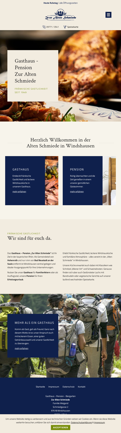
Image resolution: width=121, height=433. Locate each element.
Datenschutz (69, 386)
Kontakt (81, 386)
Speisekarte (72, 27)
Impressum (53, 386)
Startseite (40, 386)
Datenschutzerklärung (81, 422)
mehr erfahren (19, 191)
